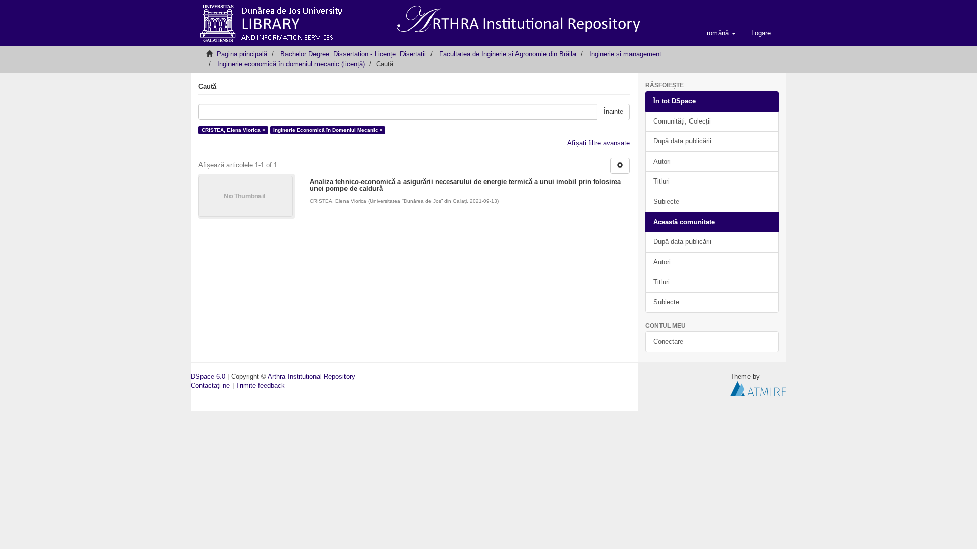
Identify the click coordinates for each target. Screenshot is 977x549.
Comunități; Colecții (682, 121)
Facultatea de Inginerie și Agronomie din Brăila (507, 54)
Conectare (668, 341)
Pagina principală (242, 54)
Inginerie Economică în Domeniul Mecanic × (328, 130)
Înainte (613, 111)
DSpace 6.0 (208, 376)
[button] (721, 33)
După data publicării (682, 141)
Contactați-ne (210, 385)
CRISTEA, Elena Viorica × (233, 130)
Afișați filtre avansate (598, 143)
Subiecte (666, 201)
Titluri (661, 181)
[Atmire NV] (758, 388)
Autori (662, 161)
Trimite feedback (260, 385)
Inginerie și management (625, 54)
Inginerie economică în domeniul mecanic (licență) (291, 64)
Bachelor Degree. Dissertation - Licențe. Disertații (353, 54)
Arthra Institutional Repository (311, 376)
